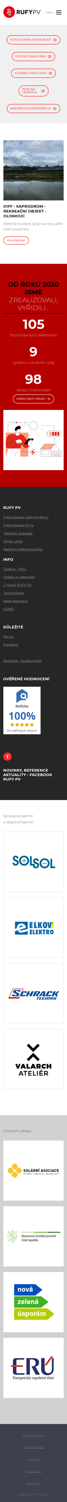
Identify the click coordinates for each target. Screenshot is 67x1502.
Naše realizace (15, 601)
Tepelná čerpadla (18, 533)
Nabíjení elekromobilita (23, 549)
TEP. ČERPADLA (33, 1447)
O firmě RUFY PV (17, 585)
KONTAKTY (33, 1483)
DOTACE (33, 1459)
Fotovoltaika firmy (18, 525)
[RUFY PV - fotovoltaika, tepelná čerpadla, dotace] (22, 12)
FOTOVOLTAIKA (33, 1435)
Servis (8, 637)
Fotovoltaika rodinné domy (26, 517)
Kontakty (10, 645)
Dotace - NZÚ (14, 569)
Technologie (13, 593)
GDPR (8, 609)
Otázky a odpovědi (19, 577)
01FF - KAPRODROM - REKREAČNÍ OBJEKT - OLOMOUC (25, 211)
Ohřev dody (13, 541)
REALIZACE (33, 1471)
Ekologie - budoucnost (22, 661)
